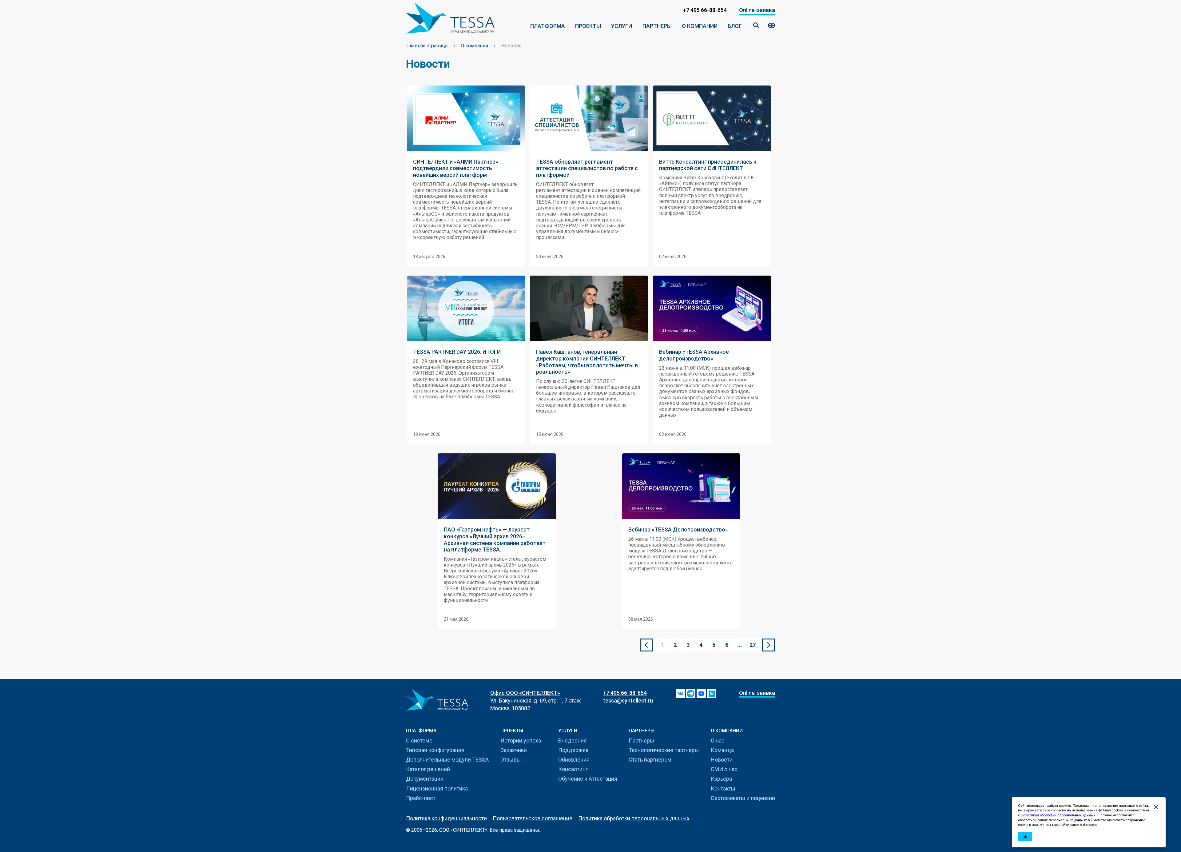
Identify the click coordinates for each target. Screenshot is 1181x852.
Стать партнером (650, 759)
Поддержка (573, 750)
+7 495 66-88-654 (625, 693)
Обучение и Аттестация (587, 778)
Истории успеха (520, 740)
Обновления (574, 759)
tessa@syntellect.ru (628, 700)
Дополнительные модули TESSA (447, 759)
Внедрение (572, 740)
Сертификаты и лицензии (743, 798)
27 (753, 645)
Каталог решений (428, 769)
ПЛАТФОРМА (547, 26)
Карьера (721, 778)
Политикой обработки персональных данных (1058, 815)
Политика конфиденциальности (446, 818)
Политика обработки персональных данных (634, 818)
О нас (718, 740)
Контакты (723, 788)
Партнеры (657, 26)
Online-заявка (757, 10)
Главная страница (427, 46)
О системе (419, 740)
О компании (700, 26)
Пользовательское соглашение (532, 818)
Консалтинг (573, 769)
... (740, 645)
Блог (735, 26)
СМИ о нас (724, 769)
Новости (722, 759)
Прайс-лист (420, 798)
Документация (424, 778)
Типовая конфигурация (435, 750)
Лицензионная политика (437, 788)
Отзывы (510, 759)
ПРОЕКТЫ (588, 26)
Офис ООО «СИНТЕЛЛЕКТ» (525, 693)
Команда (722, 750)
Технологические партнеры (664, 750)
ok (1025, 836)
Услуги (621, 26)
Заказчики (513, 750)
